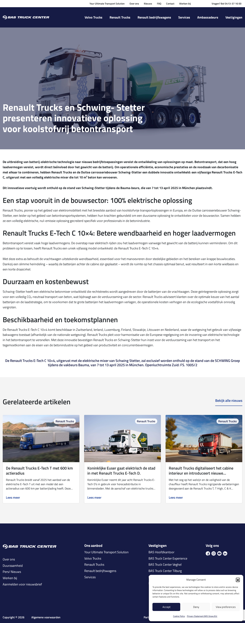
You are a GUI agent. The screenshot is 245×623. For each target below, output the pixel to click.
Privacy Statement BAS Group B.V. (202, 616)
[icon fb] (208, 553)
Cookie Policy (179, 616)
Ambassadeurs (207, 17)
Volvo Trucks (93, 17)
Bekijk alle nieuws (228, 400)
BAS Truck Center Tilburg (165, 571)
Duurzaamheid (13, 566)
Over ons (134, 3)
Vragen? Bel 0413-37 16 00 (226, 3)
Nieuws (148, 3)
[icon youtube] (219, 553)
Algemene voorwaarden (45, 617)
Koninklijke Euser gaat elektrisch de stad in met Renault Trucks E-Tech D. (121, 470)
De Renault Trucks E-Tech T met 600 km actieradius (39, 470)
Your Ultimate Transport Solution (107, 3)
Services (184, 17)
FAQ (159, 3)
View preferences (226, 607)
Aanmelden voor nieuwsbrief (22, 584)
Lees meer (13, 498)
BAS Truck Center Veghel (165, 565)
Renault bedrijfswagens (154, 17)
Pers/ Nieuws (12, 572)
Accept (166, 607)
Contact (170, 3)
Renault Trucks (120, 17)
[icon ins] (213, 553)
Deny (196, 607)
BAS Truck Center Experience (168, 558)
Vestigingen (233, 17)
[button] (238, 579)
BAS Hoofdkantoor (161, 552)
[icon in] (225, 553)
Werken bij (185, 3)
